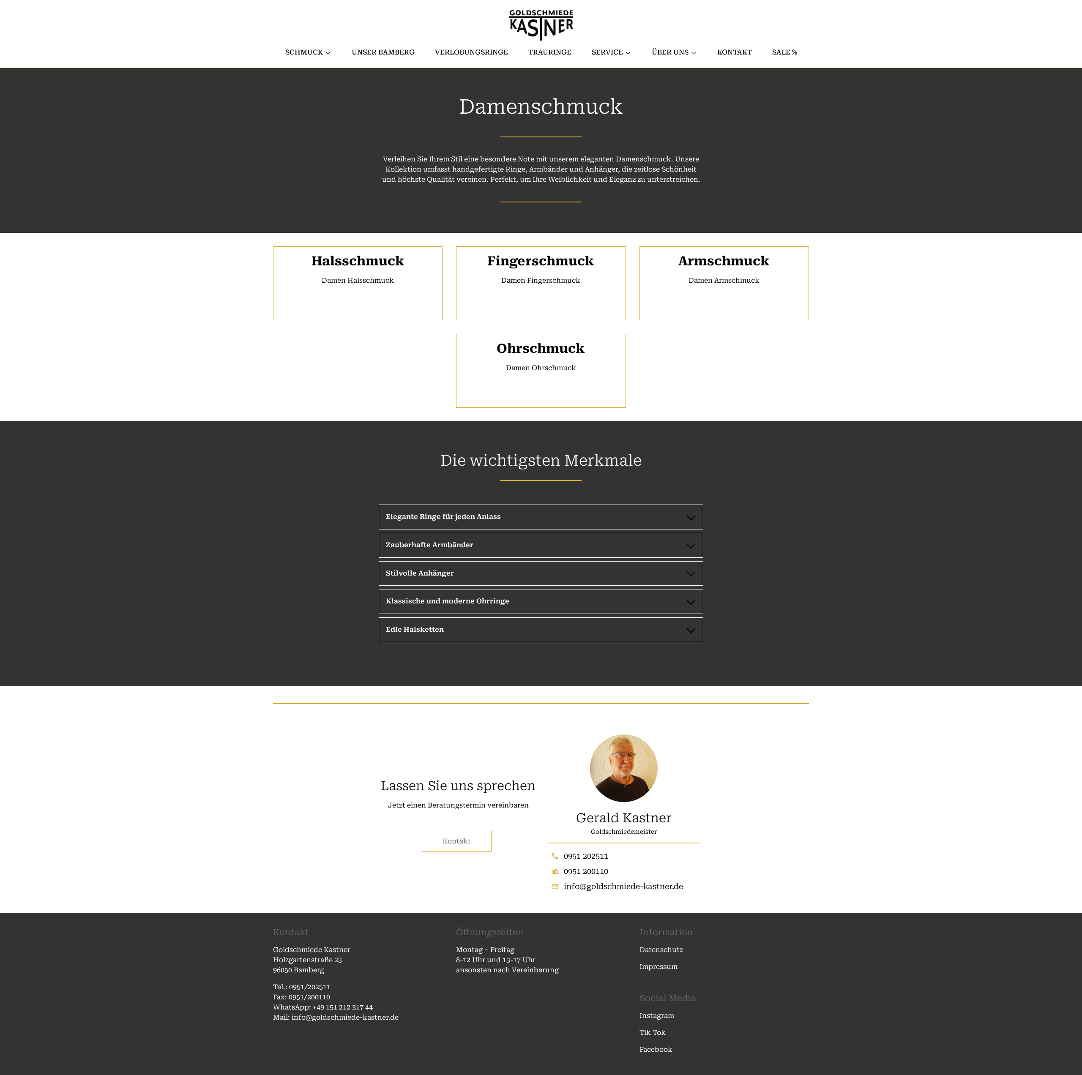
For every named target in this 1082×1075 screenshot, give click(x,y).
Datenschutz (661, 950)
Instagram (656, 1016)
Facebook (655, 1049)
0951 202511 (586, 855)
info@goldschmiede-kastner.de (623, 886)
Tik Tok (652, 1033)
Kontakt (457, 841)
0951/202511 (310, 987)
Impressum (658, 967)
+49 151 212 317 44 (343, 1007)
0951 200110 (586, 871)
